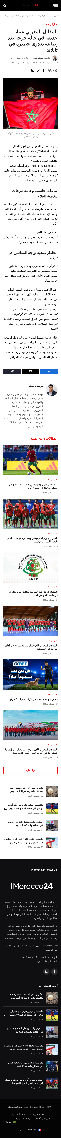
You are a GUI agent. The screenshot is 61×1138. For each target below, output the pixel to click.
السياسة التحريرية (20, 1114)
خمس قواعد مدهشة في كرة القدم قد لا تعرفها (33, 699)
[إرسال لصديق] (32, 70)
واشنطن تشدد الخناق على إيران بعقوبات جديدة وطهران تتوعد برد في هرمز (23, 840)
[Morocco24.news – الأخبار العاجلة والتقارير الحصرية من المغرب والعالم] (30, 5)
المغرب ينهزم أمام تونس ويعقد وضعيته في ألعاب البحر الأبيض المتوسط (32, 539)
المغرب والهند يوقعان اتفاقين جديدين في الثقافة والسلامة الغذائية (25, 823)
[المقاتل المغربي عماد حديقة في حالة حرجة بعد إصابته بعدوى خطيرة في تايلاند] (30, 128)
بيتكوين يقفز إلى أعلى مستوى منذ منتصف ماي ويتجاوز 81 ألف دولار (26, 789)
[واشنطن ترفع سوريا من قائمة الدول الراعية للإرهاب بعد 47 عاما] (52, 1066)
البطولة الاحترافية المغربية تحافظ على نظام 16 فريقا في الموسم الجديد (33, 593)
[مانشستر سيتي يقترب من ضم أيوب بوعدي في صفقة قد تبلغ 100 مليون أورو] (30, 460)
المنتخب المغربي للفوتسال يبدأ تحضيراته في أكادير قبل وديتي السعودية (31, 647)
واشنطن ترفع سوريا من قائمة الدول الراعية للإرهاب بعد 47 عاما (25, 1064)
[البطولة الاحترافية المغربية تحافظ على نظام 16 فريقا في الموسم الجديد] (30, 567)
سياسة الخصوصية (24, 1118)
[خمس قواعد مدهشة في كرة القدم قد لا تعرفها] (30, 674)
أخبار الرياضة (41, 15)
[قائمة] (55, 5)
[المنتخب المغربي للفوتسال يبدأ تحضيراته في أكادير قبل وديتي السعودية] (30, 621)
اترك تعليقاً (30, 770)
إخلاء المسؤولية (39, 1114)
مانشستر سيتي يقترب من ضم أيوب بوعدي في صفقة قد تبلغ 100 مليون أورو (33, 486)
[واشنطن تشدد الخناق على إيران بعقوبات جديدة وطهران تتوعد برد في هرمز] (52, 842)
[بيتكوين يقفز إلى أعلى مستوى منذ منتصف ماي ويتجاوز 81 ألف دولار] (52, 791)
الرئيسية (54, 15)
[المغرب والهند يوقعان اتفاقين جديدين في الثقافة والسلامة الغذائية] (52, 825)
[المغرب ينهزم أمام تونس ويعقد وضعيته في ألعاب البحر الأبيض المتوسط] (30, 514)
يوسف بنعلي (38, 57)
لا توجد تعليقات (27, 62)
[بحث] (5, 5)
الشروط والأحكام (43, 1118)
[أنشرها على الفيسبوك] (43, 70)
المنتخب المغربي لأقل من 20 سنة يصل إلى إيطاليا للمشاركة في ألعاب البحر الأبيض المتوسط (31, 751)
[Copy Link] (38, 70)
